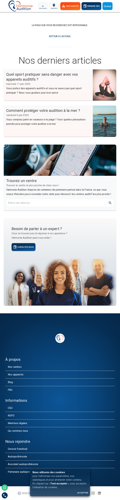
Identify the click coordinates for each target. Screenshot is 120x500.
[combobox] (55, 203)
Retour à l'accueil (60, 36)
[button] (60, 367)
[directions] (110, 202)
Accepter (82, 493)
